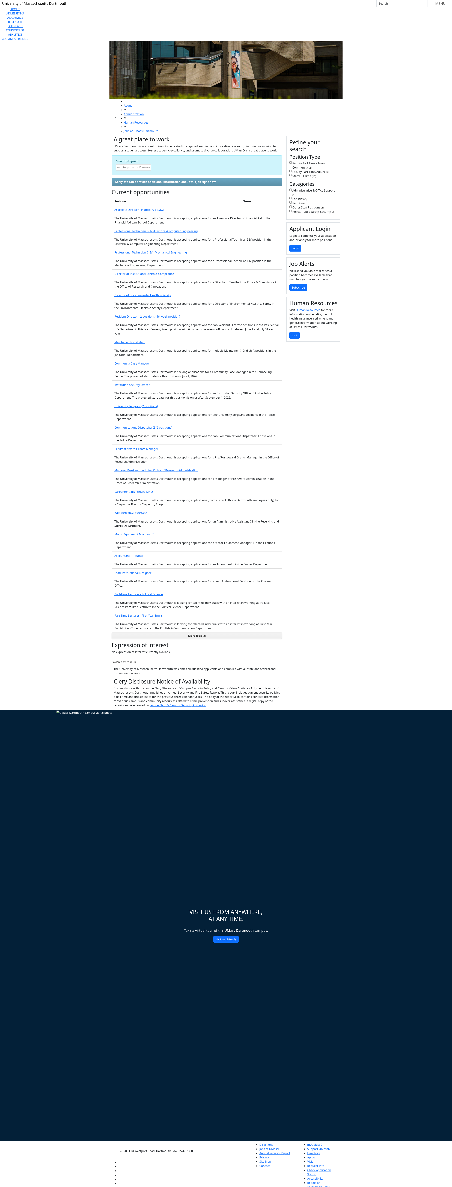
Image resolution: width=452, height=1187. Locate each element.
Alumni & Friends (15, 39)
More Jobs (196, 636)
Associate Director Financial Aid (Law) (139, 210)
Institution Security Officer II (133, 385)
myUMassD (315, 1145)
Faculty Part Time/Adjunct (310, 172)
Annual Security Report (274, 1153)
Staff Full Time (303, 176)
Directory (313, 1153)
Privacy (264, 1157)
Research (15, 22)
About (15, 9)
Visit (294, 335)
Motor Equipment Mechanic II (134, 534)
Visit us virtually (226, 939)
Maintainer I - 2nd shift (129, 342)
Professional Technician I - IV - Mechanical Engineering (150, 252)
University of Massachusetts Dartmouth (160, 1144)
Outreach (15, 26)
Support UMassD (318, 1149)
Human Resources (136, 122)
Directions (266, 1145)
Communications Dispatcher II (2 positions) (143, 428)
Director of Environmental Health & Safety (142, 295)
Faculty (298, 203)
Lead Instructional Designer (132, 573)
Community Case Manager (132, 363)
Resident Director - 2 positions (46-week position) (147, 316)
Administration (134, 114)
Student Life (15, 30)
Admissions (15, 13)
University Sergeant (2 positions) (136, 406)
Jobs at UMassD (269, 1149)
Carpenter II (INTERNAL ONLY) (134, 492)
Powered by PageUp (124, 662)
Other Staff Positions (308, 207)
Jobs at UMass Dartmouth (141, 131)
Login (295, 248)
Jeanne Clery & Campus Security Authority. (178, 705)
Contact (264, 1166)
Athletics (15, 35)
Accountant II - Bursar (129, 556)
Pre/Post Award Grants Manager (136, 449)
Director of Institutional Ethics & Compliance (144, 274)
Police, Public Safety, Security (313, 212)
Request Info (315, 1166)
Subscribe (298, 288)
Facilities (299, 199)
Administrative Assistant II (131, 513)
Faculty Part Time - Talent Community (309, 165)
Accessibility (315, 1178)
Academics (15, 18)
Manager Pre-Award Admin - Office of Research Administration (156, 470)
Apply (311, 1157)
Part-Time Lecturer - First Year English (139, 616)
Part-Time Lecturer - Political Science (138, 594)
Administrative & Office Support (313, 192)
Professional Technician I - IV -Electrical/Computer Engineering (156, 231)
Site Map (265, 1162)
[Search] (424, 3)
